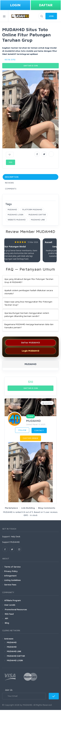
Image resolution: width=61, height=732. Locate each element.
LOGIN (15, 5)
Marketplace (11, 508)
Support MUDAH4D (11, 542)
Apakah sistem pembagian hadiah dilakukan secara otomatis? (28, 292)
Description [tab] (12, 177)
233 (10, 162)
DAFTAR (46, 5)
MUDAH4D (12, 209)
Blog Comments (46, 508)
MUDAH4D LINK (38, 219)
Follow (22, 430)
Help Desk (15, 536)
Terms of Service (12, 566)
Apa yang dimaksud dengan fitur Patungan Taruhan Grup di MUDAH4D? (28, 280)
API (6, 618)
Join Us (8, 690)
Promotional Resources (15, 609)
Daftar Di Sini (30, 65)
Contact (39, 430)
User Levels (9, 604)
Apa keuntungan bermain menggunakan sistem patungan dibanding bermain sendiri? (26, 314)
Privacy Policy (11, 571)
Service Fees (10, 584)
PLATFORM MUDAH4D (32, 209)
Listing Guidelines (12, 580)
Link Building (28, 508)
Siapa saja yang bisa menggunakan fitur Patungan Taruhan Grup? (28, 303)
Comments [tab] (10, 188)
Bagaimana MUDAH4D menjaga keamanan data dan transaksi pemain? (28, 326)
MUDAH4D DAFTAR (37, 214)
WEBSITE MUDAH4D (17, 219)
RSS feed (9, 614)
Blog (6, 623)
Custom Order (30, 438)
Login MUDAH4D (30, 350)
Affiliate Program (12, 600)
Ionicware (8, 638)
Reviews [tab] (9, 183)
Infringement (10, 575)
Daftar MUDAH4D (30, 342)
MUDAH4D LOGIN (15, 214)
